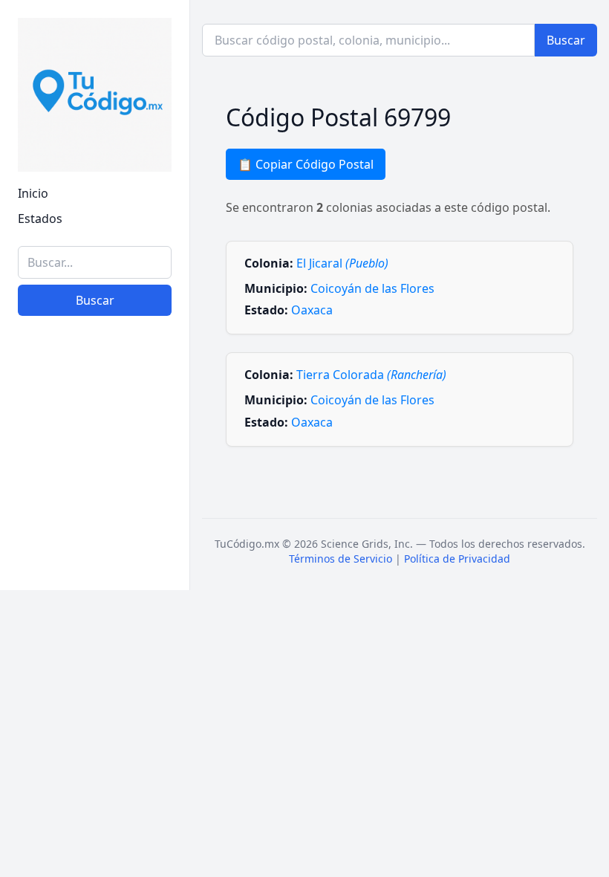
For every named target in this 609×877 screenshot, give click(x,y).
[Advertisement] (95, 498)
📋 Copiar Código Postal (306, 164)
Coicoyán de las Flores (372, 288)
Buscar (95, 300)
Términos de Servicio (340, 558)
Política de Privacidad (457, 558)
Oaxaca (312, 310)
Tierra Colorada (371, 374)
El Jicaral (342, 263)
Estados (40, 218)
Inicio (33, 193)
